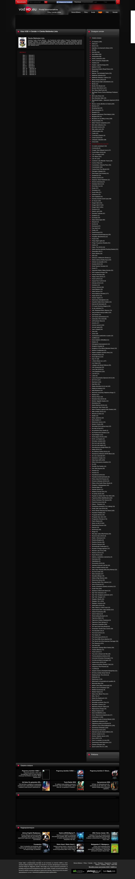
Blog (108, 864)
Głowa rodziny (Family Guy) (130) (101, 260)
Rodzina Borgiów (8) (98, 540)
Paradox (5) (95, 470)
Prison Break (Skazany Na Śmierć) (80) (103, 510)
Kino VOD (24, 31)
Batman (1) (95, 71)
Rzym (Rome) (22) (97, 555)
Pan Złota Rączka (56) (98, 468)
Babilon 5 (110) (96, 67)
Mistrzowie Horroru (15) (98, 422)
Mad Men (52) (96, 384)
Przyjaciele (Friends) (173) (99, 519)
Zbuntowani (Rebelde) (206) (100, 727)
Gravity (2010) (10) (97, 264)
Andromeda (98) (96, 56)
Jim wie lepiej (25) (97, 327)
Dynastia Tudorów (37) (98, 213)
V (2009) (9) (95, 668)
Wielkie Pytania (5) (97, 692)
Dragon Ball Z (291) (97, 207)
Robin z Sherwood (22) (98, 538)
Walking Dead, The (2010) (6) (100, 675)
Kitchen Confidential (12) (99, 350)
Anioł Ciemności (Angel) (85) (100, 60)
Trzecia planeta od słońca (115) (101, 656)
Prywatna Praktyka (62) (98, 512)
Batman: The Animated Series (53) (102, 73)
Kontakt (115, 12)
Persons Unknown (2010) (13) (100, 481)
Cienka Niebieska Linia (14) (100, 144)
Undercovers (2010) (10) (99, 662)
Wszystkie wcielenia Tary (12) (100, 702)
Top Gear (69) (96, 645)
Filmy (85, 12)
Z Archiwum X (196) (97, 717)
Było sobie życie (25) (98, 129)
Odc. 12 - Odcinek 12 (29, 71)
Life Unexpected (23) (98, 367)
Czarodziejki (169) (97, 167)
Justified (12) (95, 338)
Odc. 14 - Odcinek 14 (29, 74)
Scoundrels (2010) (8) (98, 563)
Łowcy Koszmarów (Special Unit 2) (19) (103, 378)
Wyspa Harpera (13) (98, 711)
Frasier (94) (95, 239)
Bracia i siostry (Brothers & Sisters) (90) (103, 104)
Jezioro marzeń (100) (98, 325)
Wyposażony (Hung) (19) (99, 708)
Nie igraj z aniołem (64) (98, 441)
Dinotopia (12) (96, 190)
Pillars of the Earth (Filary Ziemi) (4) (102, 483)
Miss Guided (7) (96, 420)
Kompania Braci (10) (98, 354)
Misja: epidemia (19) (98, 418)
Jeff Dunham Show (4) (98, 321)
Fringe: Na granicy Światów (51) (101, 243)
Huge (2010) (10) (97, 295)
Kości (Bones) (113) (97, 357)
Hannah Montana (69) (98, 274)
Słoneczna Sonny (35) (98, 580)
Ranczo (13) (95, 527)
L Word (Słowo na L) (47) (99, 361)
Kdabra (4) (95, 342)
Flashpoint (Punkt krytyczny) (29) (101, 234)
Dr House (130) (96, 201)
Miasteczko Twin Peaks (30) (100, 407)
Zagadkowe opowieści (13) (99, 721)
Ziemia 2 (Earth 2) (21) (98, 734)
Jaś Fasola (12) (96, 314)
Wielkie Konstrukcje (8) (98, 689)
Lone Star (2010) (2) (98, 369)
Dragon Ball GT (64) (97, 205)
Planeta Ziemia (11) (97, 489)
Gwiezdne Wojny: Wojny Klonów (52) (102, 270)
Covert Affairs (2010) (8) (99, 152)
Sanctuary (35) (96, 559)
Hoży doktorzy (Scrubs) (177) (100, 293)
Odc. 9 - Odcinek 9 (28, 67)
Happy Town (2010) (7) (98, 276)
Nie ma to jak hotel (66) (98, 443)
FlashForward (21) (97, 232)
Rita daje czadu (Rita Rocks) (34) (101, 534)
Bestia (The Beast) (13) (98, 86)
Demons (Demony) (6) (98, 182)
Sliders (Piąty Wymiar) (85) (99, 578)
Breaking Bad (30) (97, 108)
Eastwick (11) (96, 215)
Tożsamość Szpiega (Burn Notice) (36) (103, 647)
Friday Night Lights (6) (98, 241)
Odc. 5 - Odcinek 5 (28, 61)
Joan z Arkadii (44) (97, 329)
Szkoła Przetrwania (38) (99, 612)
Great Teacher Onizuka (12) (100, 266)
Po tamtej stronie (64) (98, 494)
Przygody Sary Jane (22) (99, 517)
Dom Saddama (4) (97, 196)
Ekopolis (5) (95, 222)
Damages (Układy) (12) (98, 171)
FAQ (107, 12)
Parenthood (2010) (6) (98, 475)
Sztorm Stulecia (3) (97, 614)
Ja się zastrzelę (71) (97, 308)
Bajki (100, 12)
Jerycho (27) (95, 323)
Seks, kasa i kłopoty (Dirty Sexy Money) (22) (104, 569)
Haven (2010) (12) (97, 279)
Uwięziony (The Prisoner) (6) (100, 666)
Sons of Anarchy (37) (98, 584)
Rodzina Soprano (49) (98, 544)
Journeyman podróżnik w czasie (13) (102, 335)
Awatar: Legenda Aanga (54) (100, 65)
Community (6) (96, 148)
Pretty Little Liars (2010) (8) (99, 508)
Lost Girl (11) (95, 373)
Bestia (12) (95, 84)
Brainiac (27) (95, 106)
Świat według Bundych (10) (100, 616)
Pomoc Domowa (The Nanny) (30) (102, 500)
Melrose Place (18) (97, 397)
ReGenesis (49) (96, 529)
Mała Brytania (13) (97, 390)
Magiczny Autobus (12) (98, 388)
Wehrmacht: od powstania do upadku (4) (103, 681)
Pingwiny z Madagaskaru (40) (100, 485)
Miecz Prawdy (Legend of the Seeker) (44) (104, 409)
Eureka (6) (95, 224)
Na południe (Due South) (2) (100, 430)
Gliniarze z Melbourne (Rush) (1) (101, 257)
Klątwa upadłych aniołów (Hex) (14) (102, 352)
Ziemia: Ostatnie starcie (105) (100, 736)
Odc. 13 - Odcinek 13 (29, 73)
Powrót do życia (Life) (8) (99, 502)
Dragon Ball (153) (97, 203)
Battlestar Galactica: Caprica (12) (101, 77)
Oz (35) (94, 464)
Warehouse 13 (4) (97, 679)
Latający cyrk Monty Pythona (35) (101, 365)
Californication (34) (97, 131)
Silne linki (114, 864)
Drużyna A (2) (96, 209)
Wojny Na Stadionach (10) (99, 698)
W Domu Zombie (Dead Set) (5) (101, 673)
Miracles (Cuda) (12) (98, 413)
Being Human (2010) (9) (99, 79)
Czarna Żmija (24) (97, 163)
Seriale (93, 12)
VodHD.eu (114, 867)
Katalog (103, 864)
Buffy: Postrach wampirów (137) (101, 123)
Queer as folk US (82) (98, 523)
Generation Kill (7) (97, 251)
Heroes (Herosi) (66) (98, 287)
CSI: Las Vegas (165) (98, 154)
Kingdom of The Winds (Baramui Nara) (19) (104, 348)
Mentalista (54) (96, 403)
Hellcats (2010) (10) (97, 283)
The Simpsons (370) (98, 643)
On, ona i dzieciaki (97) (98, 456)
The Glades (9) (96, 635)
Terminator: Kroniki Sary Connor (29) (102, 628)
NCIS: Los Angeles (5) (98, 439)
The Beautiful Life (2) (98, 630)
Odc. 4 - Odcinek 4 (28, 59)
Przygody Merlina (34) (98, 515)
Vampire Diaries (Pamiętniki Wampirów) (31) (104, 671)
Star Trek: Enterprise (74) (99, 593)
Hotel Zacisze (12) (97, 291)
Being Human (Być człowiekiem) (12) (102, 82)
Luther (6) (95, 375)
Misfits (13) (95, 416)
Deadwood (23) (96, 175)
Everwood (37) (96, 226)
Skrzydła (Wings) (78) (98, 576)
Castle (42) (95, 133)
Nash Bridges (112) (97, 434)
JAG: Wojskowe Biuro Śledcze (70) (102, 310)
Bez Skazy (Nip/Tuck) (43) (99, 90)
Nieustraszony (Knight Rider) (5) (101, 447)
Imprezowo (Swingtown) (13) (100, 300)
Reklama (100, 863)
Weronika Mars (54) (97, 683)
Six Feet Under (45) (97, 571)
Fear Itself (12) (96, 228)
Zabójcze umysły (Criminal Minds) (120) (103, 719)
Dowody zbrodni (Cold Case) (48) (101, 198)
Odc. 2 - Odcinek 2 (28, 57)
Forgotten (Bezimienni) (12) (100, 236)
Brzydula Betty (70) (97, 120)
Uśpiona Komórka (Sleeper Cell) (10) (102, 664)
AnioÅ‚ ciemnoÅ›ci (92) (98, 58)
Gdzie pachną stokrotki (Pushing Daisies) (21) (105, 249)
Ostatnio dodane (96, 38)
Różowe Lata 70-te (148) (99, 550)
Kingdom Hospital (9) (98, 346)
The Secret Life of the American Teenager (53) (105, 641)
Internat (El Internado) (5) (99, 304)
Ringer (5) (95, 531)
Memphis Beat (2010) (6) (99, 399)
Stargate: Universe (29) (98, 603)
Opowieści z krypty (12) (98, 458)
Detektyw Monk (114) (98, 184)
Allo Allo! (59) (96, 52)
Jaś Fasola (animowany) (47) (100, 316)
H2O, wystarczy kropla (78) (99, 272)
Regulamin (108, 863)
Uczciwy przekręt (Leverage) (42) (101, 660)
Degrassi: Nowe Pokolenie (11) (101, 179)
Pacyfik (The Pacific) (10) (99, 466)
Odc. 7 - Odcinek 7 (28, 64)
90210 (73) (95, 46)
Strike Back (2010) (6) (98, 605)
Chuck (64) (95, 142)
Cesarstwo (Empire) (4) (98, 135)
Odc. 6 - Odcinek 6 (28, 62)
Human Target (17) (97, 298)
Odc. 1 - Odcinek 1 (28, 55)
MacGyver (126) (96, 382)
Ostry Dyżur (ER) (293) (98, 460)
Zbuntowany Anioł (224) (99, 730)
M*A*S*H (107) (96, 380)
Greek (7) (94, 268)
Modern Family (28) (97, 424)
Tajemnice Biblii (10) (98, 618)
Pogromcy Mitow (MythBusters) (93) (102, 498)
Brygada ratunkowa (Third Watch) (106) (103, 114)
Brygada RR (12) (97, 116)
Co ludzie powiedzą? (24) (99, 146)
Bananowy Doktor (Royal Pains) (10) (102, 69)
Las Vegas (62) (96, 363)
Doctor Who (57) (96, 192)
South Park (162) (97, 588)
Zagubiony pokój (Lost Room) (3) (101, 723)
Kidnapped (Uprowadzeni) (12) (101, 344)
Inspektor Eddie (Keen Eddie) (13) (101, 302)
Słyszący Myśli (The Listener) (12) (101, 582)
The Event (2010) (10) (98, 633)
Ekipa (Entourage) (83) (98, 220)
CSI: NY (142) (96, 158)
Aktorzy (97, 864)
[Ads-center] (78, 873)
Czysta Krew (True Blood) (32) (100, 169)
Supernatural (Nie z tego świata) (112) (103, 609)
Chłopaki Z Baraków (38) (99, 139)
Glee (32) (94, 255)
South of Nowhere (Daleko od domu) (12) (104, 586)
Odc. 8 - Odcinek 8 (28, 65)
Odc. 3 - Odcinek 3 (28, 58)
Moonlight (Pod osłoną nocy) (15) (101, 426)
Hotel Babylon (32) (97, 289)
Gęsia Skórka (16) (97, 253)
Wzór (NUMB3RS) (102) (99, 713)
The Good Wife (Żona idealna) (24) (102, 639)
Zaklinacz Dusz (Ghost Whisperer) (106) (103, 725)
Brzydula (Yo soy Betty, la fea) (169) (102, 118)
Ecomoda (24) (96, 217)
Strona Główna (75, 12)
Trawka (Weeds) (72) (98, 649)
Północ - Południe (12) (98, 504)
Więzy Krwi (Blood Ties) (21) (100, 694)
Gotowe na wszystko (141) (99, 262)
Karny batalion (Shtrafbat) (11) (100, 340)
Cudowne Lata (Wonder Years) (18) (102, 161)
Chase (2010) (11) (97, 137)
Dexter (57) (95, 188)
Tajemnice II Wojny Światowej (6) (101, 620)
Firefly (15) (95, 230)
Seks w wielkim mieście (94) (100, 567)
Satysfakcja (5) (96, 561)
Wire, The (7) (95, 696)
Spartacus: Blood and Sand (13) (101, 590)
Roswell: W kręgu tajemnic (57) (101, 548)
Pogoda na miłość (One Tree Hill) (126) (103, 496)
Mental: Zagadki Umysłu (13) (100, 401)
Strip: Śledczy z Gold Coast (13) (101, 607)
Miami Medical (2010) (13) (99, 405)
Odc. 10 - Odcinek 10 (29, 68)
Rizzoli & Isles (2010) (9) (99, 536)
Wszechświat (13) (97, 700)
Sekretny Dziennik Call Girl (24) (101, 565)
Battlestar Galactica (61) (99, 75)
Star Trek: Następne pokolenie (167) (102, 595)
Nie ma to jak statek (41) (99, 445)
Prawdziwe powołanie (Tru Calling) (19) (103, 506)
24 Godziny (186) (97, 41)
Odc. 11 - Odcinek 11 (29, 70)
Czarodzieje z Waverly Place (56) (101, 165)
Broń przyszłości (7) (97, 110)
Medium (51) (95, 394)
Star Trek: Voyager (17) (98, 597)
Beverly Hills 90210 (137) (99, 88)
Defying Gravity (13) (97, 177)
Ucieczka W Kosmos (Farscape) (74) (102, 658)
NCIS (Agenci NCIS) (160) (99, 437)
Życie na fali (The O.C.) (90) (100, 746)
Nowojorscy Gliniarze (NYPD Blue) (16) (103, 453)
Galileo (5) (95, 245)
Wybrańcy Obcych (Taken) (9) (100, 706)
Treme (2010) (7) (97, 652)
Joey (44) (94, 331)
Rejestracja (77, 2)
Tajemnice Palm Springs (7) (100, 622)
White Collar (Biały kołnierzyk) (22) (102, 685)
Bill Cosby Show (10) (98, 96)
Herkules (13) (96, 285)
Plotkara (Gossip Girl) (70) (99, 491)
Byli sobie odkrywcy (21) (99, 125)
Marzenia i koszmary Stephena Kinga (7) (103, 392)
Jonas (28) (95, 333)
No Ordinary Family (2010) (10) (101, 451)
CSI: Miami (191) (97, 156)
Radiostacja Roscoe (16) (99, 525)
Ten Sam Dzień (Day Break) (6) (101, 626)
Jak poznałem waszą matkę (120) (101, 312)
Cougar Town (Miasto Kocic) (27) (101, 150)
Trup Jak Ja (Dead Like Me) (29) (101, 654)
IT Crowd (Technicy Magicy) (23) (101, 306)
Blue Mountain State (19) (99, 98)
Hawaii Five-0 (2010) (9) (99, 281)
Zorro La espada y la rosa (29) (100, 740)
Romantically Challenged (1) (100, 546)
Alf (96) (94, 50)
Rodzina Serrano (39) (98, 542)
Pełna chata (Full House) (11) (100, 479)
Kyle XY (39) (95, 359)
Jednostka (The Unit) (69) (99, 319)
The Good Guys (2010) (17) (100, 637)
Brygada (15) (95, 112)
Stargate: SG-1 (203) (98, 601)
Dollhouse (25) (96, 194)
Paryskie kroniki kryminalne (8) (101, 477)
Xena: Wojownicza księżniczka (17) (102, 715)
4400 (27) (95, 44)
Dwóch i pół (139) (97, 211)
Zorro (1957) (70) (97, 738)
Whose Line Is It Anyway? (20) (100, 687)
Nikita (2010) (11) (97, 449)
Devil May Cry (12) (97, 186)
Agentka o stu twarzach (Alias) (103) (102, 48)
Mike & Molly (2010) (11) (99, 411)
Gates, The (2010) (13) (98, 247)
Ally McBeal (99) (96, 54)
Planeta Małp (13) (97, 487)
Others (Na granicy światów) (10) (101, 462)
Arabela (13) (95, 63)
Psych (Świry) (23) (97, 521)
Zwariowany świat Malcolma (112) (101, 742)
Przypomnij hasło (87, 2)
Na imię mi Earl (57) (97, 428)
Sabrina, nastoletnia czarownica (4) (102, 557)
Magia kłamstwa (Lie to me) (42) (101, 386)
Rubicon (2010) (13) (98, 553)
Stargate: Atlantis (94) (98, 599)
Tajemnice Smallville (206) (99, 624)
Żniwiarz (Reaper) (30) (98, 744)
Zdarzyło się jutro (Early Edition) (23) (102, 732)
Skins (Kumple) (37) (97, 574)
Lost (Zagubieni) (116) (98, 371)
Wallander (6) (96, 677)
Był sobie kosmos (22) (98, 127)
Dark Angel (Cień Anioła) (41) (100, 173)
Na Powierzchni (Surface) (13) (100, 432)
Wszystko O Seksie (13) (98, 704)
